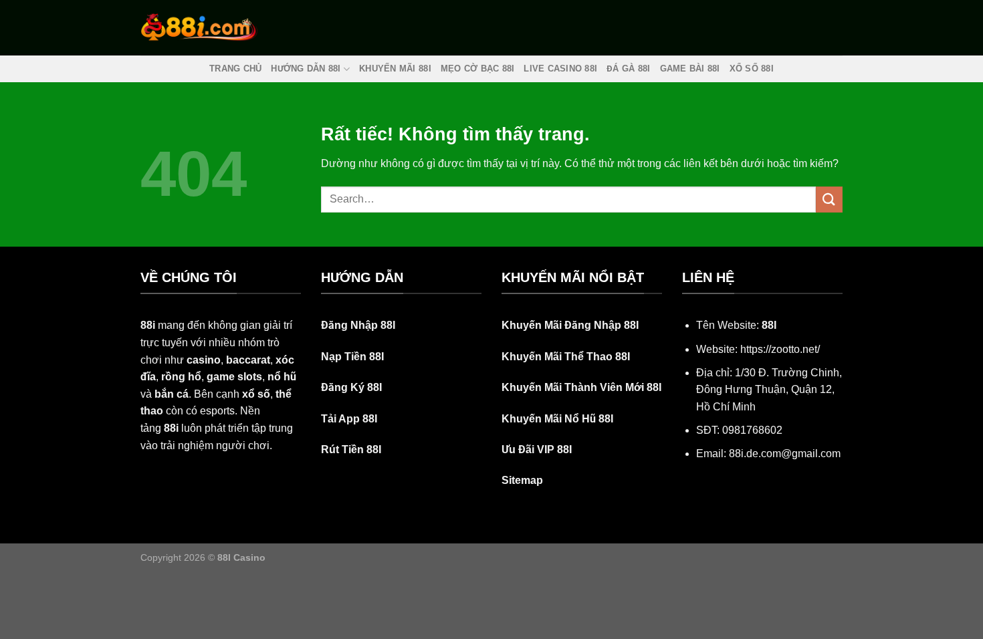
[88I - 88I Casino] (199, 27)
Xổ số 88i (752, 68)
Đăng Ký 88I (351, 387)
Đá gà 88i (628, 68)
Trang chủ (235, 68)
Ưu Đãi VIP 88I (537, 449)
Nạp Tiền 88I (352, 356)
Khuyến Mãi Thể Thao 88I (566, 356)
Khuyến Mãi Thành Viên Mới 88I (581, 387)
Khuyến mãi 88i (395, 68)
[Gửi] (829, 199)
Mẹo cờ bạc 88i (478, 68)
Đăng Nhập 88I (358, 325)
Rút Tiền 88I (351, 449)
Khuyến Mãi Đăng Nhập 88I (570, 325)
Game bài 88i (690, 68)
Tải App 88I (349, 418)
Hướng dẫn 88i (305, 68)
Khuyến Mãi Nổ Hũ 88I (557, 418)
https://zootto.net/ (780, 349)
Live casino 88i (560, 68)
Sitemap (522, 480)
